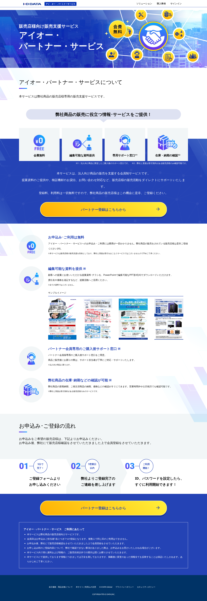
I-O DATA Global (105, 587)
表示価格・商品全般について (61, 587)
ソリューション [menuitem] (144, 3)
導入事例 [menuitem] (161, 3)
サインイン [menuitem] (176, 3)
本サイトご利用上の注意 (86, 587)
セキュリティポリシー (146, 587)
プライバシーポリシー (124, 587)
